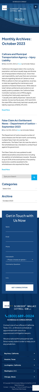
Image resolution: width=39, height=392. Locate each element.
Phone (8, 246)
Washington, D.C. (10, 371)
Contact (6, 387)
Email (7, 237)
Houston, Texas (9, 359)
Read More (6, 110)
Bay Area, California (11, 353)
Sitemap (12, 387)
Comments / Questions (13, 264)
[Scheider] (14, 8)
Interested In (10, 256)
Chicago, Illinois (10, 377)
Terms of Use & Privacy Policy (25, 387)
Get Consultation (19, 287)
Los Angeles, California (12, 365)
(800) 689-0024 (21, 316)
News (19, 64)
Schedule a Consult (19, 1)
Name (7, 227)
